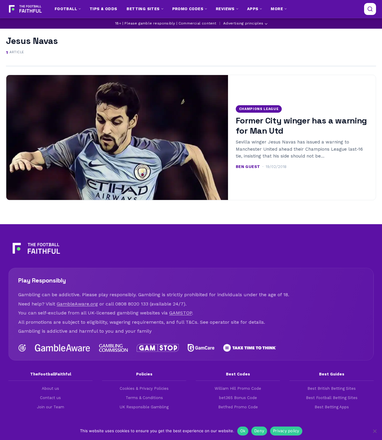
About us (50, 388)
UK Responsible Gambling (144, 407)
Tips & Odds (103, 9)
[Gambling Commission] (113, 348)
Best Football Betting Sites (332, 397)
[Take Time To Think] (250, 348)
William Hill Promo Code (238, 388)
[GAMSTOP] (158, 348)
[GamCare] (201, 348)
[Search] (370, 9)
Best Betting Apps (332, 407)
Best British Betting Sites (331, 388)
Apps (252, 9)
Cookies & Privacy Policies (144, 388)
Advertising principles (243, 23)
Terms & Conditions (144, 397)
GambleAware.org (77, 304)
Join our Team (50, 407)
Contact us (50, 397)
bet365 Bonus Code (238, 397)
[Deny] (375, 431)
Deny (259, 430)
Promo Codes (187, 9)
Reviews (225, 9)
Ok (243, 430)
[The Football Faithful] (24, 9)
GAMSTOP (180, 313)
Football (66, 9)
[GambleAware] (62, 348)
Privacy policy (286, 430)
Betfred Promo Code (238, 407)
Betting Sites (143, 9)
